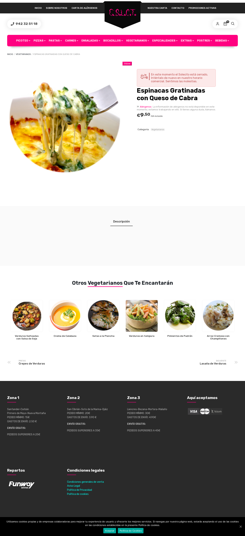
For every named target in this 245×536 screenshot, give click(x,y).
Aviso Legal (73, 485)
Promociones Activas (202, 8)
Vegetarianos (136, 40)
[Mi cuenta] (217, 24)
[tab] (121, 221)
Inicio (38, 8)
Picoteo (22, 40)
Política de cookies (78, 494)
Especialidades (163, 40)
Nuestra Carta (157, 8)
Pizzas (38, 40)
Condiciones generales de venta (85, 481)
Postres (203, 40)
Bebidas (221, 40)
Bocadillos (112, 40)
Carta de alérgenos (84, 8)
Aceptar (109, 530)
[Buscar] (232, 24)
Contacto (177, 8)
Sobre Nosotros (56, 8)
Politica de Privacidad (79, 489)
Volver (127, 63)
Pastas (54, 40)
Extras (186, 40)
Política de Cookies (131, 530)
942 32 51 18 (26, 24)
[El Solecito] (122, 12)
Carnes (70, 40)
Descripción (121, 221)
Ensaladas (89, 40)
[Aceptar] (240, 526)
